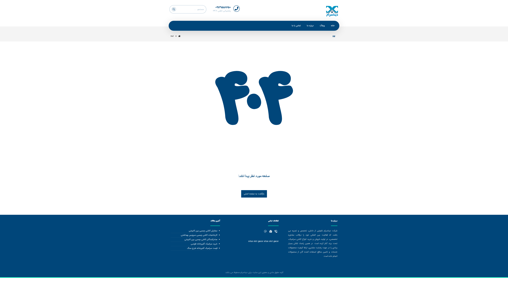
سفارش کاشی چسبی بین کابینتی (203, 230)
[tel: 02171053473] (270, 231)
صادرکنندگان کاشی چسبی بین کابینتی (200, 239)
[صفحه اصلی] (179, 36)
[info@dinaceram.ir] (265, 231)
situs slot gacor (255, 241)
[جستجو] (173, 9)
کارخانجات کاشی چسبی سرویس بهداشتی (199, 235)
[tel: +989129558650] (276, 231)
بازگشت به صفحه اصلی (254, 193)
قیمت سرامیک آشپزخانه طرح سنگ (202, 248)
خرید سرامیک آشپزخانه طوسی (204, 243)
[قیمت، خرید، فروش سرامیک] (332, 11)
